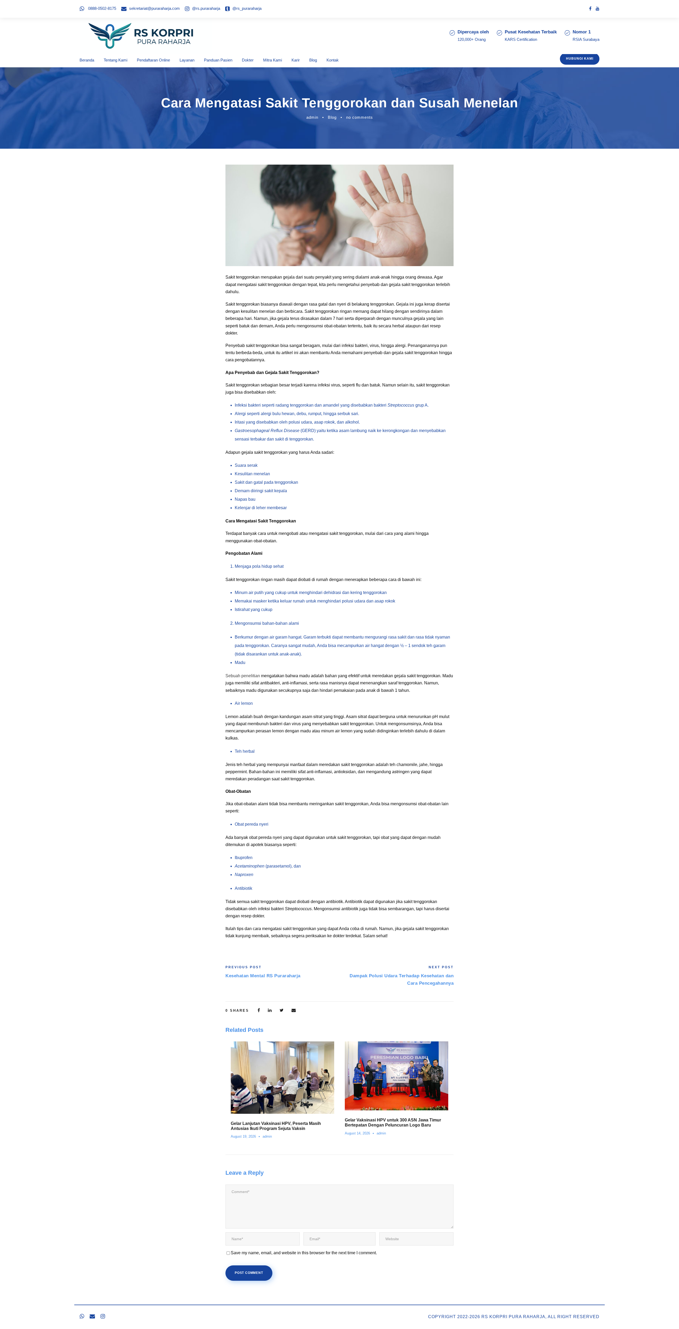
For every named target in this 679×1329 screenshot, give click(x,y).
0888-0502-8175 (102, 8)
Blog (313, 60)
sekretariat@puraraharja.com (154, 8)
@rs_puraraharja (247, 8)
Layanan (187, 60)
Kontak (333, 60)
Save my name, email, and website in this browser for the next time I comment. (304, 1253)
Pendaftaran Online (153, 60)
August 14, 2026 (357, 1133)
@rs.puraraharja (206, 8)
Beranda (87, 60)
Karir (295, 60)
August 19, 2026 (243, 1136)
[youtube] (597, 8)
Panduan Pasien (218, 60)
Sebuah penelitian (242, 676)
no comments (359, 117)
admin (312, 117)
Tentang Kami (115, 60)
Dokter (248, 60)
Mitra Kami (272, 60)
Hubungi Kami (579, 58)
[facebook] (590, 8)
